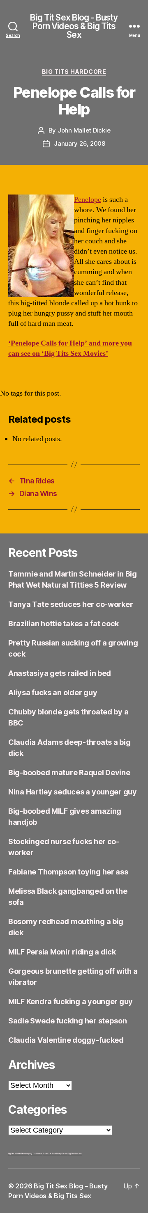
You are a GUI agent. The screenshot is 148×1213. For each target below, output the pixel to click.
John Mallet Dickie (84, 130)
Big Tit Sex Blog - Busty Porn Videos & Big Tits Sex (74, 26)
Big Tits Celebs (36, 1153)
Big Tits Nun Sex (75, 1153)
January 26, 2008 (79, 143)
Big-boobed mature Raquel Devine (69, 772)
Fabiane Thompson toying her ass (68, 871)
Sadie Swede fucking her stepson (67, 1020)
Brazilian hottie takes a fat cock (63, 623)
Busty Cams (61, 1153)
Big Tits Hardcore (74, 71)
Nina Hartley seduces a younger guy (72, 791)
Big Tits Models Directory (18, 1153)
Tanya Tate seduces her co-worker (70, 604)
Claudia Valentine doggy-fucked (66, 1040)
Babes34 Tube (49, 1153)
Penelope (87, 199)
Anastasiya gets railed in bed (59, 673)
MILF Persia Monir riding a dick (62, 952)
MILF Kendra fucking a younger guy (70, 1001)
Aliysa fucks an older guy (52, 692)
